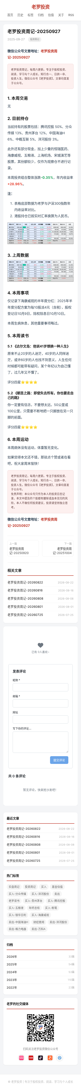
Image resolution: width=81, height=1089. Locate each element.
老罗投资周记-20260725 (25, 615)
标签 (30, 15)
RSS (71, 15)
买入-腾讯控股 (56, 900)
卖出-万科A (38, 929)
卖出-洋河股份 (58, 922)
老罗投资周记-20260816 (25, 590)
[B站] (21, 1058)
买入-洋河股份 (40, 893)
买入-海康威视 (40, 915)
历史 (20, 15)
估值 (51, 15)
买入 (44, 886)
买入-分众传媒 (17, 893)
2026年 (12, 956)
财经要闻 (38, 922)
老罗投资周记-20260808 (25, 598)
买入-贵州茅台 (33, 900)
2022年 (12, 987)
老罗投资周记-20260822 (25, 582)
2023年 (12, 980)
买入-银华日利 (17, 915)
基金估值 (57, 886)
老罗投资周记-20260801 (25, 607)
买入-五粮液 (16, 907)
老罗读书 (14, 900)
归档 (41, 15)
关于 (61, 15)
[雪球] (59, 1058)
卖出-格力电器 (17, 929)
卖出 (57, 893)
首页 (10, 15)
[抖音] (40, 1058)
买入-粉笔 (51, 907)
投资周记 (34, 39)
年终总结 (34, 907)
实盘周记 (14, 886)
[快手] (50, 1058)
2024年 (12, 972)
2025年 (12, 964)
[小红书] (31, 1058)
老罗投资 (40, 7)
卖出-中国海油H (18, 922)
